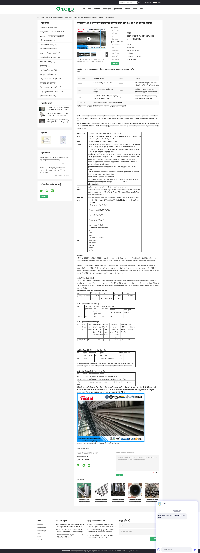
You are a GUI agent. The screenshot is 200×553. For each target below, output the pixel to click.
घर (84, 9)
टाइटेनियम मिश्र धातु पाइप (48, 53)
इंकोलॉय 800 (126, 157)
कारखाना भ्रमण (107, 9)
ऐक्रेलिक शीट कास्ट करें (47, 96)
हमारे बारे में (97, 9)
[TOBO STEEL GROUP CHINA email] (42, 191)
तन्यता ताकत (88, 306)
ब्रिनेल (125, 310)
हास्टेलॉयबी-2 (104, 172)
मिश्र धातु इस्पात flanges (48, 87)
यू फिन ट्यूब (43, 66)
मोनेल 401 (90, 164)
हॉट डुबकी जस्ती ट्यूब (46, 74)
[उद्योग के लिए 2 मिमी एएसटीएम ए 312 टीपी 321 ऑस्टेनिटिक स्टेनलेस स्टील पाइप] (42, 114)
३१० (78, 376)
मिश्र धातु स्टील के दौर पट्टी (48, 79)
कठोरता (112, 306)
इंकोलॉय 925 (116, 159)
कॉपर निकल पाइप (45, 62)
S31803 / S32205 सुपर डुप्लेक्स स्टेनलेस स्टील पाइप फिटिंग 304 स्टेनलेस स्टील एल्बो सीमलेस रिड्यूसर (102, 531)
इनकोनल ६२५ (100, 162)
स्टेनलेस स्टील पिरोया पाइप (86, 443)
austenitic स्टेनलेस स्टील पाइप (54, 17)
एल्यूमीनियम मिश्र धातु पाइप (48, 57)
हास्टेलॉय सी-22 (129, 172)
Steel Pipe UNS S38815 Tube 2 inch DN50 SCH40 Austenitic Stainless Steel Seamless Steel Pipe (58, 109)
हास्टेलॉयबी (97, 172)
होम (38, 17)
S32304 (135, 179)
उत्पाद (42, 17)
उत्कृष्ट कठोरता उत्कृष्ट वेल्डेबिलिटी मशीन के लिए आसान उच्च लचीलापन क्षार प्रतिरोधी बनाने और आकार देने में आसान (101, 501)
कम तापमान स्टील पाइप (47, 49)
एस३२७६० (90, 169)
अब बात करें (148, 2)
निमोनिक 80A (103, 177)
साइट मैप (40, 539)
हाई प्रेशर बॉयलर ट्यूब (46, 70)
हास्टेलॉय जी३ (111, 174)
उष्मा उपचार (92, 245)
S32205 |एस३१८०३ (126, 179)
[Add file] (158, 549)
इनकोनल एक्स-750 (126, 162)
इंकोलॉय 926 (124, 159)
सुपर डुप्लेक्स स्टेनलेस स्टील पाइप (50, 32)
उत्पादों (89, 9)
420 (133, 149)
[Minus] (195, 504)
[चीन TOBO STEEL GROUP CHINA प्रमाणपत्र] (46, 140)
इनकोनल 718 (116, 162)
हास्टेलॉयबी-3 (112, 172)
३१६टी (99, 147)
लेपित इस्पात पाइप (45, 40)
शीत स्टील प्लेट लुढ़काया (47, 83)
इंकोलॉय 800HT (92, 159)
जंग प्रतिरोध (92, 240)
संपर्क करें (127, 9)
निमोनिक (90, 177)
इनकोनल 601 (91, 162)
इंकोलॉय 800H (135, 157)
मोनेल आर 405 (98, 164)
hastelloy (91, 172)
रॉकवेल (112, 310)
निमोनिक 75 (96, 177)
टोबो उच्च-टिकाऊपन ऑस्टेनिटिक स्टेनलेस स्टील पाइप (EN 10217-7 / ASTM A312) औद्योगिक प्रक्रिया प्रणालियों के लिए (84, 501)
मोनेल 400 (135, 162)
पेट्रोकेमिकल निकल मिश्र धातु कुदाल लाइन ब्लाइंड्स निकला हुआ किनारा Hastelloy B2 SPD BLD (70, 525)
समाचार (135, 9)
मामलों (141, 9)
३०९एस (104, 147)
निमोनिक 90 (111, 177)
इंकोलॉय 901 (108, 159)
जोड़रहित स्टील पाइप (46, 45)
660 (93, 152)
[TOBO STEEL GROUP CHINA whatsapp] (48, 191)
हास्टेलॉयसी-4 (120, 172)
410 (123, 149)
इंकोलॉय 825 (101, 159)
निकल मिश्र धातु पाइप (46, 27)
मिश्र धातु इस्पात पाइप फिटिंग (49, 91)
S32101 (116, 179)
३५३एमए (111, 152)
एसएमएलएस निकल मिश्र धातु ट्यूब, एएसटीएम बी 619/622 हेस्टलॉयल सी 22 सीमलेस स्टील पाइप (69, 531)
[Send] (194, 549)
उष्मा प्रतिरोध (92, 243)
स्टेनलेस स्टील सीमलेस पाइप (111, 443)
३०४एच (79, 379)
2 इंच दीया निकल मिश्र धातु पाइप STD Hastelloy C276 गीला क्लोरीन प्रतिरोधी (70, 536)
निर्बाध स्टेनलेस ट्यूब (98, 443)
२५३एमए (106, 152)
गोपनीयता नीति (66, 551)
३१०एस (109, 147)
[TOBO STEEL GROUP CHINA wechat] (53, 191)
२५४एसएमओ (99, 152)
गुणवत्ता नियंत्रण (118, 9)
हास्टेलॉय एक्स (96, 174)
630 (90, 152)
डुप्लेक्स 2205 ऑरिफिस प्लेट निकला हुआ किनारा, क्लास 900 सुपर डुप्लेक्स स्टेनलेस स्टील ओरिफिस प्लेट (102, 525)
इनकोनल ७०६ (108, 162)
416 (130, 149)
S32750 (132, 167)
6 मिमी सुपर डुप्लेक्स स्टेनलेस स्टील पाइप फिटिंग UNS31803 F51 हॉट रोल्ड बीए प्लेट (101, 536)
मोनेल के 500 (106, 164)
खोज (139, 2)
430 (137, 149)
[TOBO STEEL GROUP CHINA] (65, 9)
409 (120, 149)
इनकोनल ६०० (132, 159)
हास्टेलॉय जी (104, 174)
